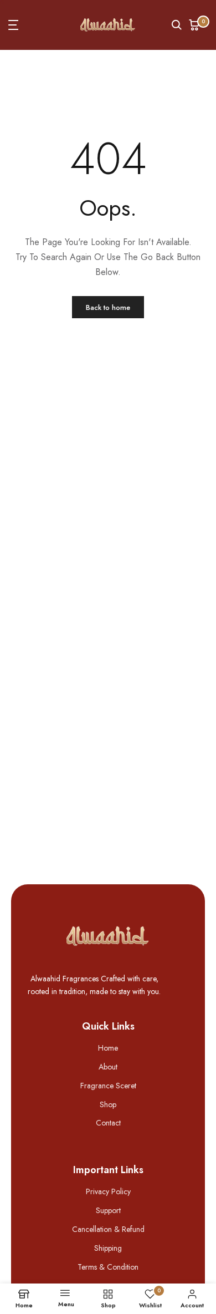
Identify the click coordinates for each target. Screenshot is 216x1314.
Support (108, 1210)
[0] (194, 24)
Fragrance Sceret (108, 1085)
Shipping (108, 1248)
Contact (108, 1122)
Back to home (108, 307)
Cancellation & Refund (108, 1229)
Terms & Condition (108, 1266)
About (108, 1066)
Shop (108, 1104)
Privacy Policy (108, 1191)
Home (108, 1047)
